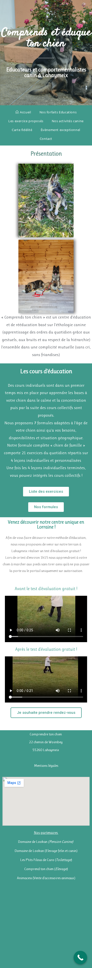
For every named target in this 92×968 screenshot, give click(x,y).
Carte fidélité (22, 130)
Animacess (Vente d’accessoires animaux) (46, 878)
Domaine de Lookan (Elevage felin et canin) (46, 851)
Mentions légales (46, 765)
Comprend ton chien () (46, 869)
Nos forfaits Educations (58, 112)
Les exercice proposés (25, 121)
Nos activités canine (68, 121)
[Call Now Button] (80, 957)
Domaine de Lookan (46, 841)
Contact (46, 138)
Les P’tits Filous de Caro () (46, 860)
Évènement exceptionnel (60, 130)
